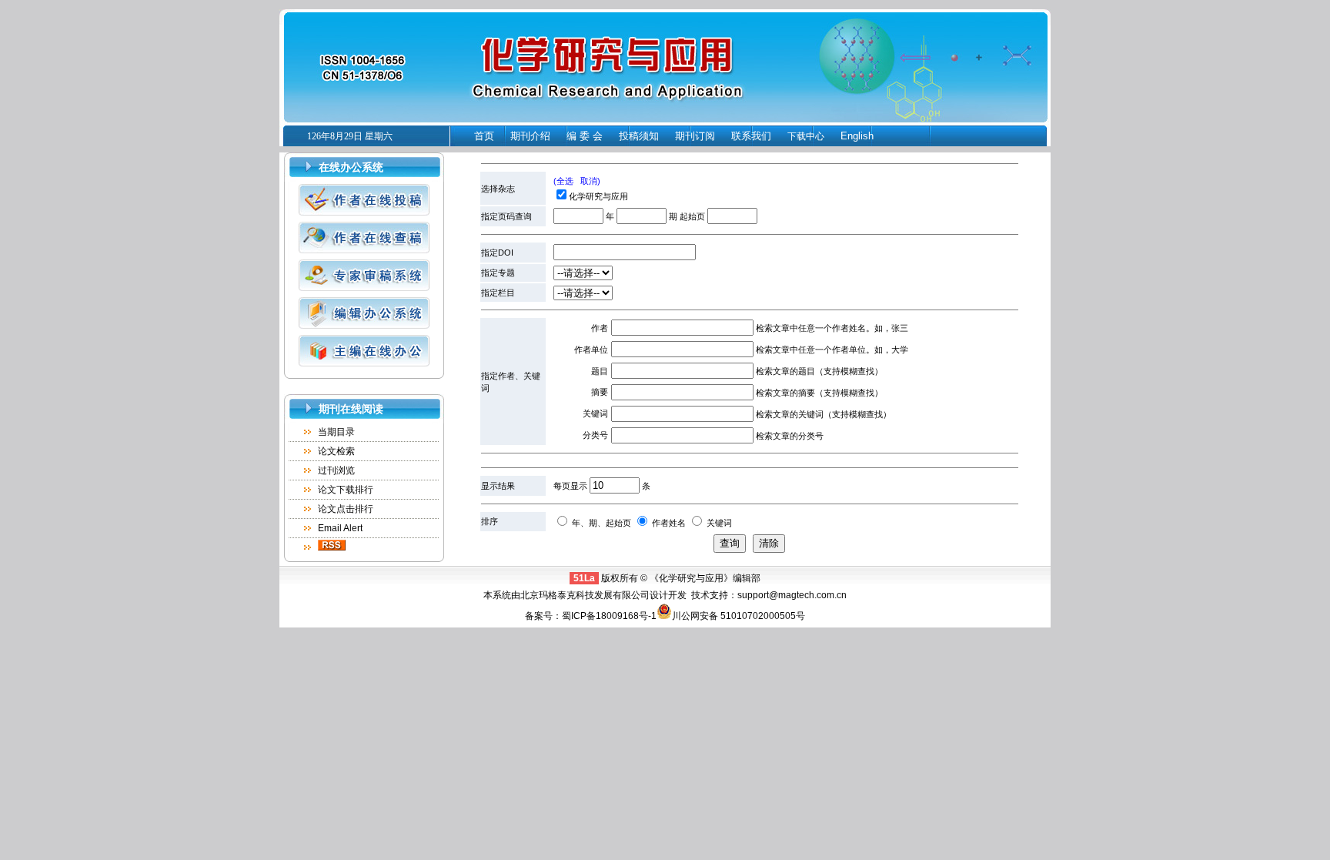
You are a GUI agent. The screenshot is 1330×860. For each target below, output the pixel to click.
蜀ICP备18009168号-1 (609, 616)
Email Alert (340, 528)
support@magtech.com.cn (792, 595)
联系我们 (751, 136)
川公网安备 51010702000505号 (738, 616)
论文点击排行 (345, 509)
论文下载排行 (345, 489)
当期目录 (336, 432)
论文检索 (336, 451)
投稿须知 (639, 136)
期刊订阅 (695, 136)
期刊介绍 (530, 136)
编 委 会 (584, 136)
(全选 (563, 181)
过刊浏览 (336, 470)
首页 (484, 136)
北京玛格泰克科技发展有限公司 (585, 595)
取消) (590, 181)
